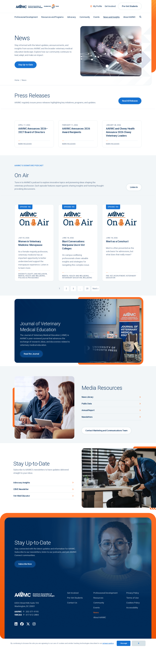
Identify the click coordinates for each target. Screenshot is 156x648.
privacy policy (108, 643)
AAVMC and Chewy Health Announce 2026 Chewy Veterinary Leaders (120, 132)
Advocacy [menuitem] (71, 17)
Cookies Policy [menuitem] (133, 603)
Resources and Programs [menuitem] (52, 17)
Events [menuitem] (97, 17)
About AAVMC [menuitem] (129, 17)
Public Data (87, 403)
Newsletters (87, 417)
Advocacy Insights (21, 482)
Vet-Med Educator (21, 496)
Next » (95, 288)
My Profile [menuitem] (97, 6)
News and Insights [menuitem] (111, 17)
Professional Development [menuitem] (26, 17)
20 (87, 288)
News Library (87, 397)
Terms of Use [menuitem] (132, 598)
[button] (140, 17)
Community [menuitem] (85, 17)
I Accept (123, 643)
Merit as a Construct (117, 241)
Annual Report (88, 410)
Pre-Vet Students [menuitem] (130, 6)
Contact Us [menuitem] (72, 603)
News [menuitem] (96, 612)
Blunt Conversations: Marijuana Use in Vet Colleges (73, 245)
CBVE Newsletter (21, 489)
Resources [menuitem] (98, 598)
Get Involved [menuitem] (110, 6)
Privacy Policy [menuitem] (132, 593)
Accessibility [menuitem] (132, 607)
